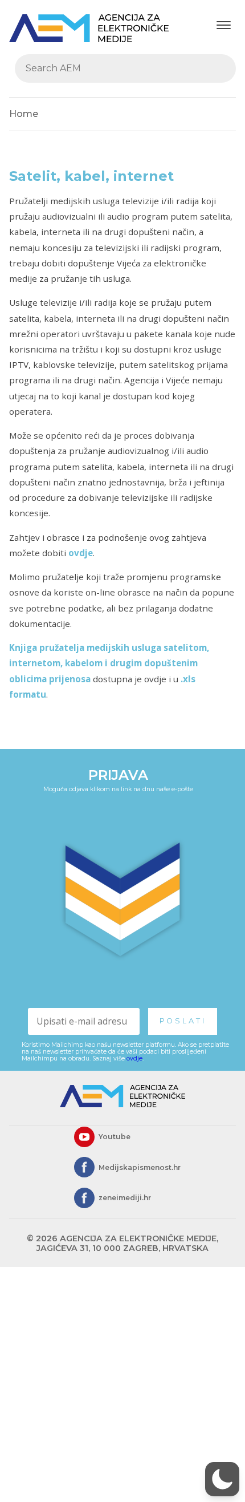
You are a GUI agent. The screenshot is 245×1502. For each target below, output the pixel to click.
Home (23, 113)
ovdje (80, 552)
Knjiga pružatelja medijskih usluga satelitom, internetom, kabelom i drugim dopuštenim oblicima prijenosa (109, 663)
